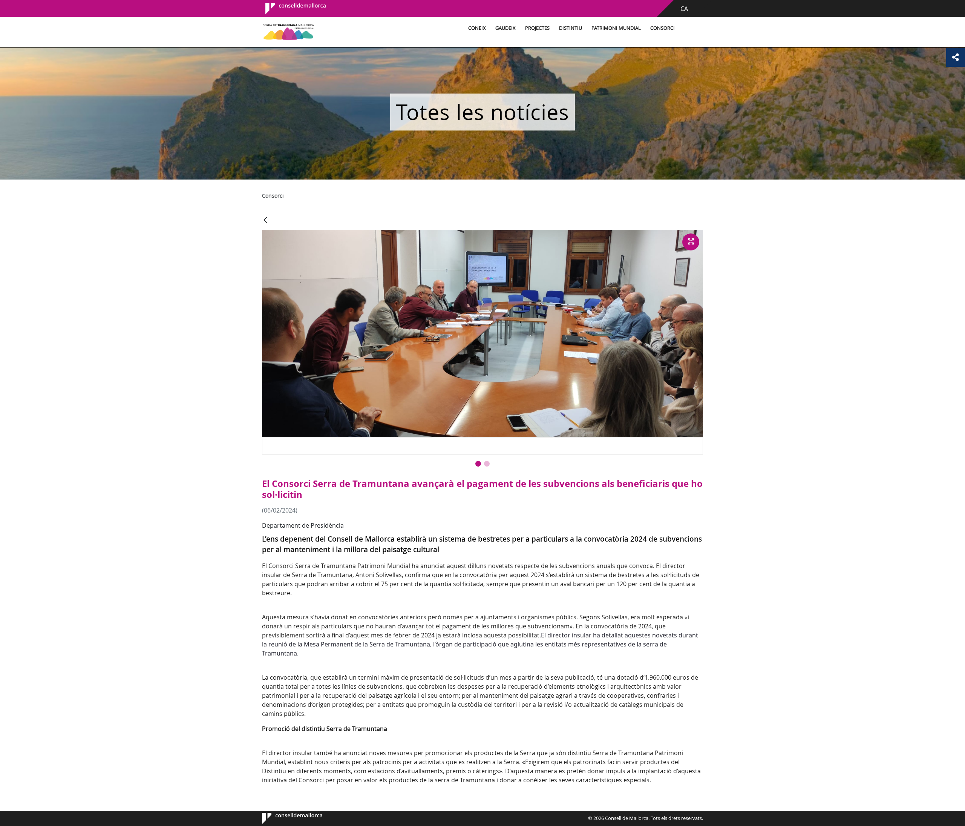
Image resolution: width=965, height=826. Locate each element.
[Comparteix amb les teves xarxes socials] (955, 57)
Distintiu (570, 28)
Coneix (477, 28)
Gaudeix (505, 28)
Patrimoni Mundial (616, 28)
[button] (478, 464)
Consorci (662, 28)
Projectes (537, 28)
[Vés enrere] (265, 220)
